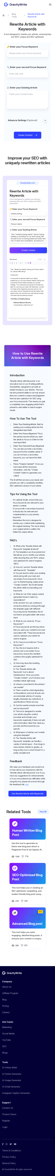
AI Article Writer (9, 1067)
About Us (6, 986)
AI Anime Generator (11, 1074)
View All (42, 812)
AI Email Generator (11, 1086)
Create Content (25, 135)
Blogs (5, 1052)
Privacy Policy (9, 1157)
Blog (4, 999)
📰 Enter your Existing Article (22, 87)
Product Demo (9, 1114)
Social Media (8, 1033)
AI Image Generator (11, 1080)
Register (6, 1120)
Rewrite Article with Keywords (36, 15)
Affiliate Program (10, 993)
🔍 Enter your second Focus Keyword (26, 67)
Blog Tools (14, 15)
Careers (6, 1012)
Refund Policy (9, 1163)
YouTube (6, 1040)
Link (27, 784)
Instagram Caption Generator (16, 1093)
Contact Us (7, 1108)
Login (4, 1127)
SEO (4, 1046)
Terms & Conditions (11, 1150)
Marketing (7, 1027)
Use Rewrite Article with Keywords (27, 793)
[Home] (3, 15)
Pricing (5, 1006)
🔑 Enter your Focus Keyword (22, 46)
